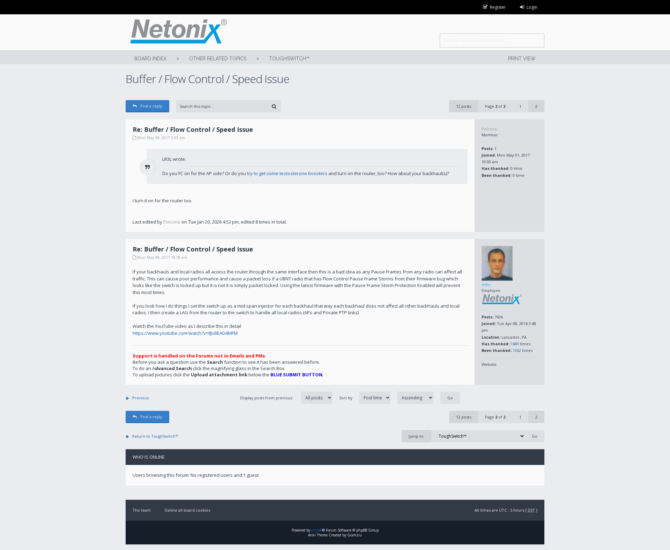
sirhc (486, 284)
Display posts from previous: (267, 397)
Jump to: (416, 436)
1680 (515, 343)
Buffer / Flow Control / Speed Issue (207, 78)
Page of (495, 106)
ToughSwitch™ (289, 58)
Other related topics (217, 58)
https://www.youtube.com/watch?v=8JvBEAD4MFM (185, 333)
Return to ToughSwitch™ (155, 436)
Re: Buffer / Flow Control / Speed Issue (193, 129)
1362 (517, 350)
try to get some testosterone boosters (287, 173)
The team (142, 510)
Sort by (345, 397)
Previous (140, 397)
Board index (150, 58)
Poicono (489, 128)
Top (549, 226)
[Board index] (176, 32)
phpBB (316, 530)
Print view (522, 58)
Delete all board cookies (187, 510)
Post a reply (151, 105)
